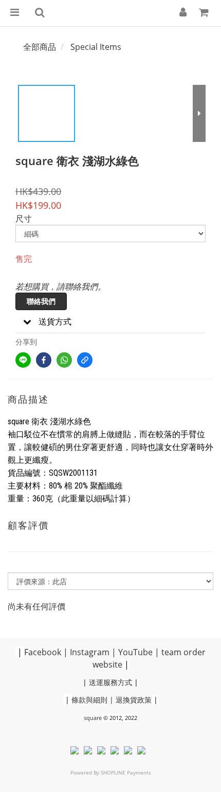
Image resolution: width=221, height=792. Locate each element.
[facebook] (43, 360)
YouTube (135, 652)
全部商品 (39, 46)
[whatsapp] (64, 360)
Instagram (89, 652)
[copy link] (85, 360)
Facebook (42, 652)
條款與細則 (89, 700)
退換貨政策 (134, 700)
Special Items (95, 46)
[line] (23, 360)
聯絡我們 (41, 301)
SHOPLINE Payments (126, 772)
